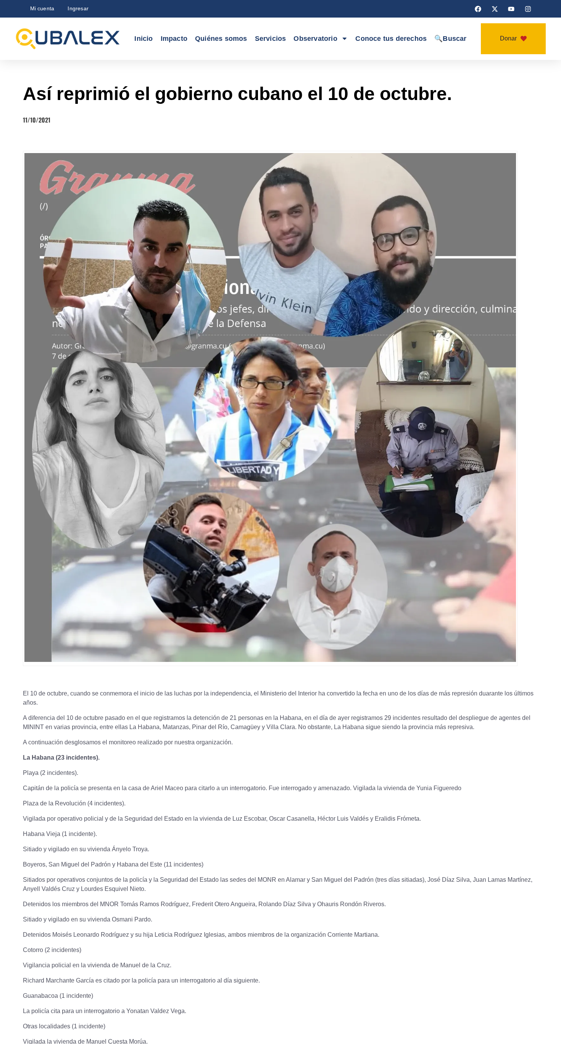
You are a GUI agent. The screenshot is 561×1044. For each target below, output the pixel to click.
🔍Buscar (458, 39)
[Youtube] (511, 8)
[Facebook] (478, 8)
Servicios (268, 39)
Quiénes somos (216, 39)
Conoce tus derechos (395, 39)
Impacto (165, 39)
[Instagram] (527, 8)
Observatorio (314, 39)
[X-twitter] (494, 8)
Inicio (133, 39)
